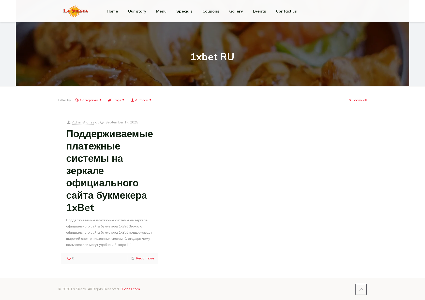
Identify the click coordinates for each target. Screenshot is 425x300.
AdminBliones (83, 122)
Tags (117, 100)
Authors (141, 100)
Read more (145, 258)
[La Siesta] (75, 11)
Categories (89, 100)
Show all (360, 100)
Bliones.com (130, 289)
